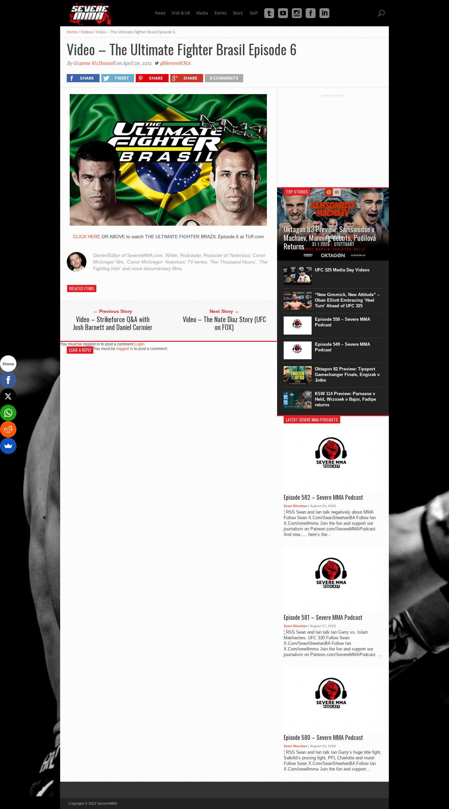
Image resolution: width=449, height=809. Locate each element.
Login (139, 344)
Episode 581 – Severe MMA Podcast (323, 617)
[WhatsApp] (8, 413)
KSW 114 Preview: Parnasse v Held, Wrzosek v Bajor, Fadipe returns (345, 399)
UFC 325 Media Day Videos (342, 269)
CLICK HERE (86, 236)
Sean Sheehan (295, 506)
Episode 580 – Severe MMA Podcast (323, 737)
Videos (87, 31)
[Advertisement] (333, 138)
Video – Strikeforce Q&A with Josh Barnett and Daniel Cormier (113, 323)
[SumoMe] (8, 446)
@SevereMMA (175, 63)
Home (72, 31)
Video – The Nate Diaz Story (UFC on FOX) (224, 323)
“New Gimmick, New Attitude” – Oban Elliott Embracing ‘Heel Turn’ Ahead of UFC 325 (347, 300)
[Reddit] (8, 429)
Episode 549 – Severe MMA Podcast (342, 347)
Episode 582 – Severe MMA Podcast (323, 497)
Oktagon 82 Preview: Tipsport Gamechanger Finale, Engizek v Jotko (347, 375)
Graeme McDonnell (94, 63)
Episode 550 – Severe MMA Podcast (342, 322)
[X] (8, 396)
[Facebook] (8, 380)
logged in (124, 348)
